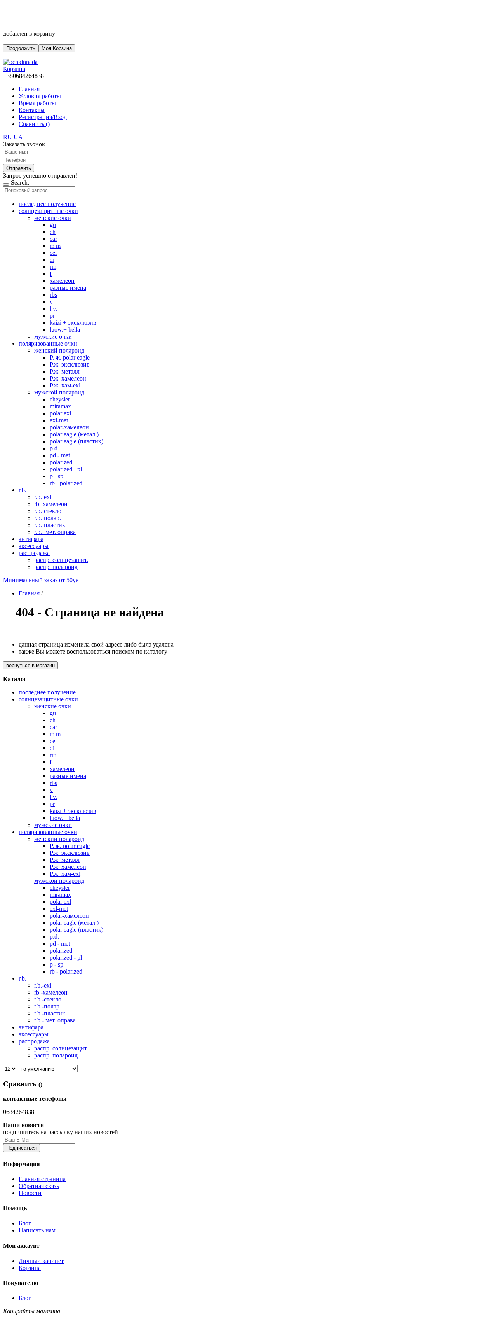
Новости (30, 1193)
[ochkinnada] (20, 62)
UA (18, 137)
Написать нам (37, 1230)
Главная (29, 89)
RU (8, 137)
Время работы (37, 103)
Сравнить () (34, 124)
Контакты (32, 110)
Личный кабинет (41, 1260)
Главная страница (42, 1179)
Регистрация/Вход (43, 117)
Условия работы (40, 96)
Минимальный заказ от (40, 580)
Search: (20, 182)
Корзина (30, 1267)
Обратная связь (39, 1186)
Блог (25, 1223)
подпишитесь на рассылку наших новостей (60, 1132)
